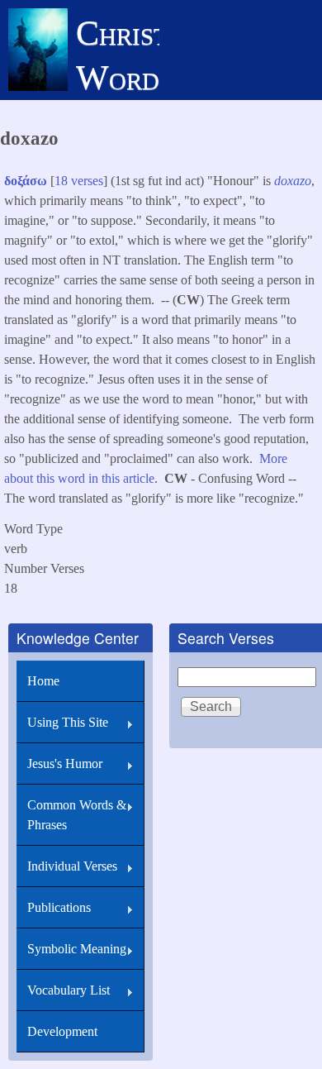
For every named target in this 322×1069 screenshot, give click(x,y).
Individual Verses (72, 866)
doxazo (292, 181)
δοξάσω (25, 181)
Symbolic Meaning (76, 949)
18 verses (78, 181)
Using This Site (67, 722)
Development (62, 1031)
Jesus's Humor (64, 763)
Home (43, 681)
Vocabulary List (68, 990)
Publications (59, 907)
